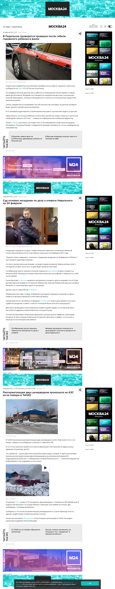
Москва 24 (57, 26)
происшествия (10, 150)
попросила (22, 280)
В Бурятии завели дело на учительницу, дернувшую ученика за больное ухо (27, 138)
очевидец (15, 122)
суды (7, 342)
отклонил (32, 290)
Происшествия (22, 32)
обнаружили (28, 518)
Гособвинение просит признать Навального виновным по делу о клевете (25, 330)
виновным (53, 271)
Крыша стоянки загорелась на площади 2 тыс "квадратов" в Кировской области (58, 532)
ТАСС (17, 502)
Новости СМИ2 (7, 181)
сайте (20, 88)
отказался (44, 301)
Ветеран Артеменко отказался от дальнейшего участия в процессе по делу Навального (60, 330)
